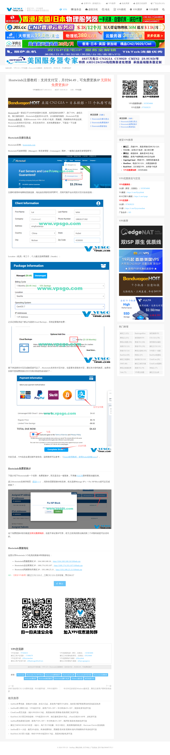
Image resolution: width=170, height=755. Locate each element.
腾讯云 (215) (124, 338)
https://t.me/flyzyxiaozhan (135, 208)
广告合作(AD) (159, 3)
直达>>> (36, 482)
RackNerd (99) (124, 355)
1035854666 (89, 653)
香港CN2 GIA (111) (125, 351)
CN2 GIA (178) (155, 338)
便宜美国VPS (89, 678)
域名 (107, 9)
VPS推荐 (153, 9)
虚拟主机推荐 (141, 3)
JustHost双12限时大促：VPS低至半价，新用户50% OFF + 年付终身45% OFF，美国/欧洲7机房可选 (50, 708)
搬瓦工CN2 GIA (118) (155, 346)
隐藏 (101, 115)
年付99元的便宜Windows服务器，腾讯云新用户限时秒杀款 (87, 689)
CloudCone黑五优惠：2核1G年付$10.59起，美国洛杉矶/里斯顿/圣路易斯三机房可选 (44, 712)
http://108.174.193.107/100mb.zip (68, 565)
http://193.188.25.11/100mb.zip (69, 570)
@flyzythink (80, 658)
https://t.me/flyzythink (135, 192)
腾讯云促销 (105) (141, 351)
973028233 (24, 653)
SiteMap (72, 747)
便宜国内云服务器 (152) (155, 342)
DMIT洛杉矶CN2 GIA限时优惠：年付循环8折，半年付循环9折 (32, 690)
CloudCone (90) (155, 359)
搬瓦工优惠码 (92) (125, 359)
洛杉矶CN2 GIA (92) (140, 359)
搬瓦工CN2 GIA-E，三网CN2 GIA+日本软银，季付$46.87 (50, 575)
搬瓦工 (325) (124, 333)
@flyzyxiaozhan (27, 658)
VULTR (79, 476)
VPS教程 (121, 9)
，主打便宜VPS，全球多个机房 (140, 167)
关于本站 (86, 747)
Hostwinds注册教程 (100, 675)
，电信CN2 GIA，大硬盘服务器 (140, 163)
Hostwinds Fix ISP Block (35, 675)
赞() (61, 584)
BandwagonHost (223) (140, 333)
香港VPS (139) (140, 346)
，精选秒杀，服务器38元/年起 (138, 153)
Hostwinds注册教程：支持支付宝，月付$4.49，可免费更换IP (71, 667)
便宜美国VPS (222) (154, 333)
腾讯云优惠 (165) (126, 342)
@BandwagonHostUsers (35, 661)
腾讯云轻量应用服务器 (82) (125, 368)
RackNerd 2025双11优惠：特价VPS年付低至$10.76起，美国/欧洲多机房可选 (41, 734)
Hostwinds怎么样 (68, 675)
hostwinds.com (29, 145)
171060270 (29, 656)
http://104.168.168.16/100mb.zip (66, 561)
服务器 (77, 9)
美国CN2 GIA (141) (125, 346)
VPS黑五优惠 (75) (139, 372)
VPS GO (14, 9)
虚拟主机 (93, 9)
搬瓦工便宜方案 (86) (140, 364)
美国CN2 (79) (139, 368)
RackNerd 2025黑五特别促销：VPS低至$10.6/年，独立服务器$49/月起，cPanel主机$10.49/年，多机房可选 (53, 717)
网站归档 (79, 747)
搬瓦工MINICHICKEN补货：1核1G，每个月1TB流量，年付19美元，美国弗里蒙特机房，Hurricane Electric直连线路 (57, 725)
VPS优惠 (24, 68)
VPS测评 (137, 9)
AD (129, 212)
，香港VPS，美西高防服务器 (141, 160)
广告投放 (94, 747)
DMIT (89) (123, 364)
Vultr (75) (123, 372)
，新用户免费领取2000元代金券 (139, 157)
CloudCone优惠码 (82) (156, 364)
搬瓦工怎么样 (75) (154, 372)
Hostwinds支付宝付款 (84, 675)
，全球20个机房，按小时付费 (138, 150)
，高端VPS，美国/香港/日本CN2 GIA (141, 147)
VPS (64, 9)
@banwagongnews (84, 661)
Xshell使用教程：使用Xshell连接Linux (80, 457)
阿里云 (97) (139, 355)
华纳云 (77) (153, 368)
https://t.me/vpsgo (141, 196)
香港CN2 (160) (140, 342)
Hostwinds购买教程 (45, 678)
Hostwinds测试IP (30, 678)
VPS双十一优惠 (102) (155, 351)
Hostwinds (12, 113)
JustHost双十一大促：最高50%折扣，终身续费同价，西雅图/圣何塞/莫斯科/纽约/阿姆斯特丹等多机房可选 (53, 729)
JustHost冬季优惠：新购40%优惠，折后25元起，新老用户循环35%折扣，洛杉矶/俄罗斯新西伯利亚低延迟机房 (55, 704)
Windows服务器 (15, 119)
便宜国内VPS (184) (139, 338)
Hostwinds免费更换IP (19, 468)
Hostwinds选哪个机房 (61, 678)
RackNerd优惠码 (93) (155, 355)
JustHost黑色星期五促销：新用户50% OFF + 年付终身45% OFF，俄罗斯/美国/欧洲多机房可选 (48, 721)
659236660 (88, 656)
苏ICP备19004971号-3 (105, 747)
